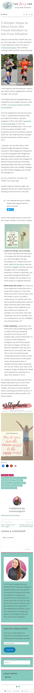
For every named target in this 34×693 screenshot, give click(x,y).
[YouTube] (31, 13)
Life (12, 475)
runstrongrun (17, 485)
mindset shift (7, 483)
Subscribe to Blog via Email (15, 629)
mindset (19, 480)
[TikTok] (29, 13)
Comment (27, 549)
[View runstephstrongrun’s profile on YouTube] (10, 677)
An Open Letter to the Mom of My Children (26, 524)
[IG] (23, 13)
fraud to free (7, 478)
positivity (6, 485)
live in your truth (20, 478)
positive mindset (20, 483)
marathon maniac (8, 480)
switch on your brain (9, 488)
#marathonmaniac (9, 48)
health (5, 475)
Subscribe (9, 650)
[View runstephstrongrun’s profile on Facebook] (6, 677)
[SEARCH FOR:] (17, 662)
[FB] (26, 13)
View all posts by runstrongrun (10, 515)
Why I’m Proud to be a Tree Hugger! (8, 524)
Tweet (11, 209)
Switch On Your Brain (16, 264)
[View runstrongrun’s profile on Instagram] (8, 677)
